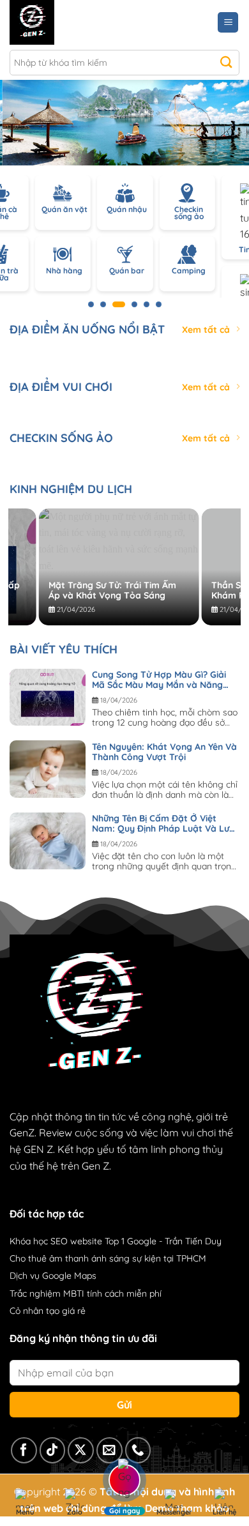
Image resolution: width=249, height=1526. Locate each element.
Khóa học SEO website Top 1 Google (83, 1241)
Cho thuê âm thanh (49, 1258)
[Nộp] (226, 62)
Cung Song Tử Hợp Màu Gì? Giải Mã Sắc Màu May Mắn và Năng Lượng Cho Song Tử (159, 679)
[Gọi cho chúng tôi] (138, 1450)
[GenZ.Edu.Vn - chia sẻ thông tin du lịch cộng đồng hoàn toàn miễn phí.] (65, 22)
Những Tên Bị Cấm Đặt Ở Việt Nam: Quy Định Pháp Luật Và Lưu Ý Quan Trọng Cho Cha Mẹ (163, 823)
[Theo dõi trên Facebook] (24, 1450)
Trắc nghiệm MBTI (47, 1293)
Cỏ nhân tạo (34, 1310)
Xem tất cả (206, 329)
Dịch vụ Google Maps (53, 1275)
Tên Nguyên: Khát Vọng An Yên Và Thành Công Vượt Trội (164, 752)
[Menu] (228, 22)
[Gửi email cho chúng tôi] (109, 1450)
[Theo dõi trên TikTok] (53, 1450)
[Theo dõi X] (81, 1450)
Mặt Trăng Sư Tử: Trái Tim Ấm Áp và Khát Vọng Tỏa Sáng (87, 590)
